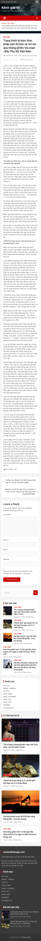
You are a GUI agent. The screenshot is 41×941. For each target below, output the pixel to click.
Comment (7, 515)
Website (6, 559)
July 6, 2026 (18, 672)
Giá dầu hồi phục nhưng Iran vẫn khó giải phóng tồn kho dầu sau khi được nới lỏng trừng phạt (26, 666)
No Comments (32, 55)
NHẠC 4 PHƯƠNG (9, 697)
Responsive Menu (37, 2)
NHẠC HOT (7, 700)
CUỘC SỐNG (17, 607)
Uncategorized (8, 708)
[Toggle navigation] (4, 18)
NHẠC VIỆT (7, 702)
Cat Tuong (22, 55)
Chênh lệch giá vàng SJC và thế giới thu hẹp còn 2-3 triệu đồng (25, 625)
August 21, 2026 (19, 630)
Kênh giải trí (11, 8)
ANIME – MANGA (9, 688)
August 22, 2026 (19, 617)
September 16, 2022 (10, 55)
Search (35, 592)
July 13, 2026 (7, 657)
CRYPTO (6, 691)
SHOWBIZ (6, 705)
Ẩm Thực (6, 37)
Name (6, 540)
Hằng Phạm (30, 617)
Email (5, 550)
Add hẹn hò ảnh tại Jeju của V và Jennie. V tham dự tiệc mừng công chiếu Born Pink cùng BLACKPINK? (20, 491)
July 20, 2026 (18, 643)
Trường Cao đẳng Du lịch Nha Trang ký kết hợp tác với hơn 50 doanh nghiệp (20, 481)
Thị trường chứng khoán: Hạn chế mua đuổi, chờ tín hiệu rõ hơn (25, 612)
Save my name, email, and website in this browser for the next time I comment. (18, 572)
